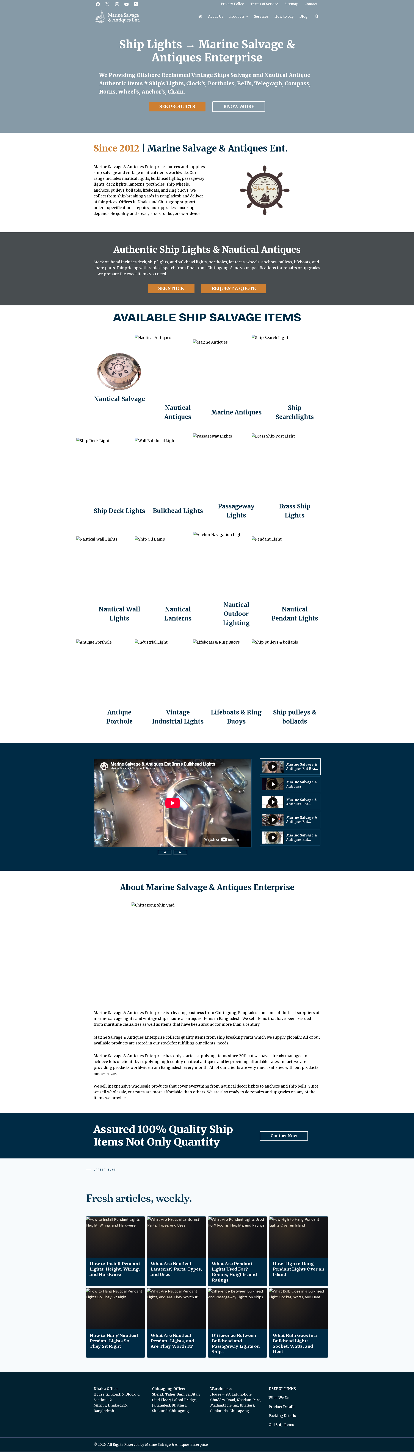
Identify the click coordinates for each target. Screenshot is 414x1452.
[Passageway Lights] (236, 476)
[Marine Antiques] (236, 378)
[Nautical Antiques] (178, 378)
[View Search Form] (316, 16)
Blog (303, 16)
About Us (215, 16)
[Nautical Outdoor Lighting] (236, 579)
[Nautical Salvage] (119, 378)
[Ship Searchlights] (294, 378)
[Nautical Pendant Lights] (294, 579)
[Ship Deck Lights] (119, 476)
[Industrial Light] (178, 682)
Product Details (282, 1407)
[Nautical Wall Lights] (119, 579)
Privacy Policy (232, 4)
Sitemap (291, 4)
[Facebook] (98, 4)
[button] (290, 767)
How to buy (284, 16)
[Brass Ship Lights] (294, 476)
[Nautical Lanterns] (178, 579)
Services (261, 16)
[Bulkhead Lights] (178, 476)
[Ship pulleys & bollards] (294, 682)
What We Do (279, 1398)
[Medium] (136, 4)
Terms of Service (264, 4)
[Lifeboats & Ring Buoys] (236, 682)
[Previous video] (164, 852)
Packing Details (282, 1415)
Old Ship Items (281, 1424)
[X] (107, 4)
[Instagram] (117, 4)
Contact (311, 4)
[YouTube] (126, 4)
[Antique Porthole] (119, 682)
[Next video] (180, 852)
